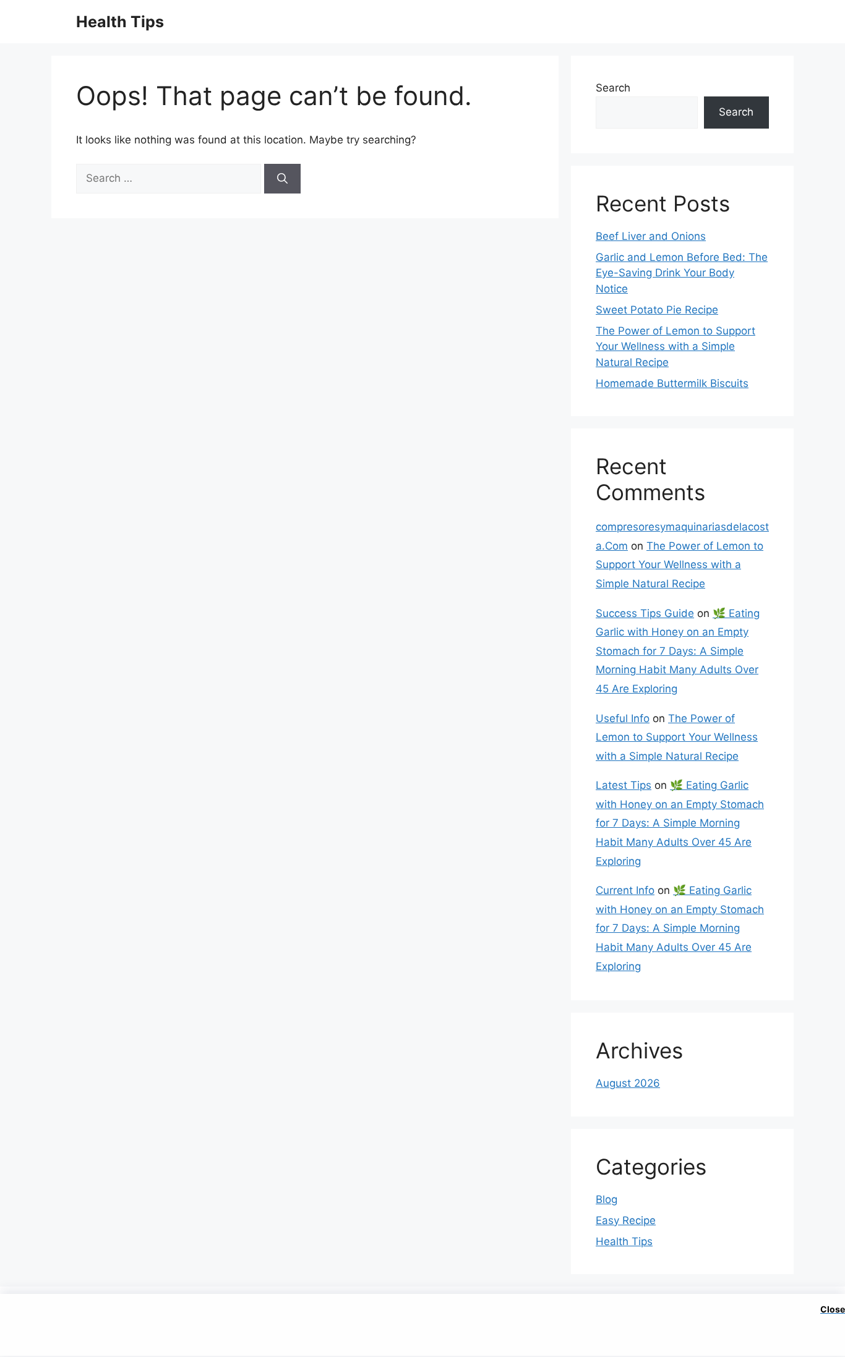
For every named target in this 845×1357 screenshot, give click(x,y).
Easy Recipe (626, 1220)
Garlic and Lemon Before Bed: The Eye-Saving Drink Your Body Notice (682, 273)
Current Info (625, 890)
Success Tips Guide (645, 613)
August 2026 (628, 1083)
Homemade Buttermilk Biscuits (672, 383)
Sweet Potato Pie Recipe (657, 310)
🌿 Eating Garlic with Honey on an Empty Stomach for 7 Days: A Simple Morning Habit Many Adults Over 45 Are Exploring (678, 651)
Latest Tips (623, 785)
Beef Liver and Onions (651, 236)
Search (613, 88)
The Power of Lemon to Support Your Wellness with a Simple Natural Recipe (675, 346)
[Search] (282, 179)
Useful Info (623, 718)
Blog (606, 1199)
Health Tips (120, 21)
